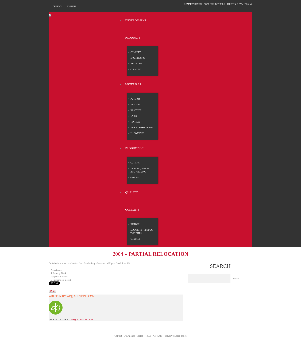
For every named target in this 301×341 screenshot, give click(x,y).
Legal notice (180, 336)
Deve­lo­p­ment (135, 20)
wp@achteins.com (59, 276)
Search (140, 336)
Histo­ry (135, 224)
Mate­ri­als (133, 84)
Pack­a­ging (136, 63)
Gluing (134, 177)
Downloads (129, 336)
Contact (118, 336)
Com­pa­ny (132, 209)
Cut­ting (135, 163)
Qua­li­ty (131, 192)
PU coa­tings (137, 133)
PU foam (135, 99)
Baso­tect (135, 110)
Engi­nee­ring (137, 58)
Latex (133, 116)
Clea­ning (135, 69)
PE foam (135, 104)
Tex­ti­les (135, 122)
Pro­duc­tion (134, 148)
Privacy (168, 336)
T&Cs (154, 336)
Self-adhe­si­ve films (141, 127)
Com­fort (135, 52)
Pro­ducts (132, 37)
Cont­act (135, 239)
